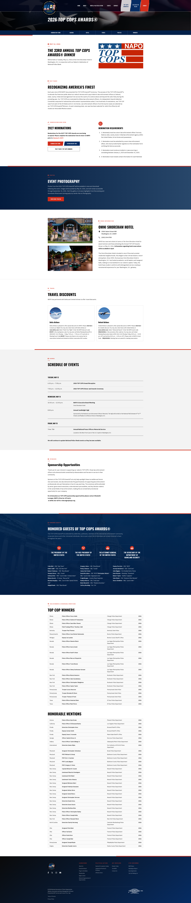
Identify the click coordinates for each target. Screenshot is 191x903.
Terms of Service (52, 896)
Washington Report (133, 868)
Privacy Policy (51, 899)
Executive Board (83, 868)
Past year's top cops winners (63, 149)
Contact (116, 6)
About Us (81, 866)
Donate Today (115, 866)
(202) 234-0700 (106, 237)
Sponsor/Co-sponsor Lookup (102, 866)
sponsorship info (72, 144)
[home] (49, 5)
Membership (82, 873)
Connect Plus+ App (66, 893)
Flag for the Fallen (83, 871)
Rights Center (82, 875)
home (78, 6)
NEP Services (56, 893)
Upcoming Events (133, 871)
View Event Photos (56, 199)
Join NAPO (114, 868)
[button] (85, 6)
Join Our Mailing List (133, 873)
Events (109, 6)
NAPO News (131, 866)
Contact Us (114, 871)
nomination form (55, 144)
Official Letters (99, 872)
